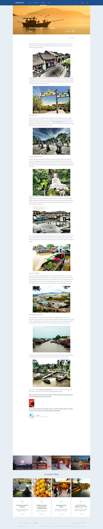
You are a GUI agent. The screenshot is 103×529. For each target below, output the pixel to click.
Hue (54, 120)
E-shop (49, 2)
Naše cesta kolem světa (58, 391)
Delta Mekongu (66, 319)
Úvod (30, 2)
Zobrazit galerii (68, 31)
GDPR (65, 526)
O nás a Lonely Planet (72, 526)
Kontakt (51, 526)
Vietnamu (60, 118)
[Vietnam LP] (31, 407)
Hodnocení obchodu (81, 526)
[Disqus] (51, 439)
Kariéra (46, 526)
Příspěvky (43, 2)
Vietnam (30, 31)
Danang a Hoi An (40, 161)
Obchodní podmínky (58, 526)
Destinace (36, 2)
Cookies (42, 526)
